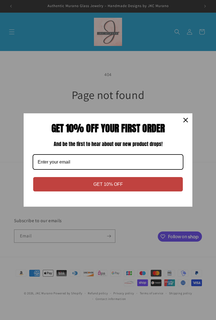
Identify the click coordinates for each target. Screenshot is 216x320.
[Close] (185, 120)
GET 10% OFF (108, 184)
